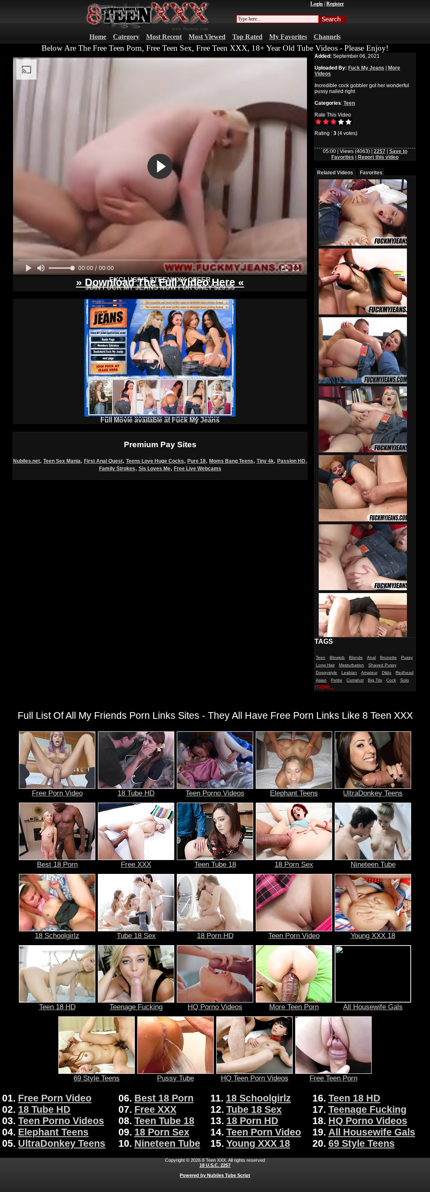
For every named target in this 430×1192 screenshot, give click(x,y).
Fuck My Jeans (366, 68)
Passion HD (291, 461)
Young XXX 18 (373, 935)
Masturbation (351, 665)
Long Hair (325, 665)
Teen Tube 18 (215, 864)
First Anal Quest (103, 461)
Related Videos (335, 173)
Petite (336, 680)
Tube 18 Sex (136, 935)
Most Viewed (207, 36)
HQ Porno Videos (215, 1007)
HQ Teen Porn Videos (254, 1078)
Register (335, 4)
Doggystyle (326, 672)
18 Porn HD (215, 935)
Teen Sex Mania (62, 461)
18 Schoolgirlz (57, 935)
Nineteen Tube (373, 864)
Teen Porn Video (294, 935)
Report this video (378, 157)
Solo (404, 680)
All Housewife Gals (373, 1007)
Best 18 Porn (57, 864)
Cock (391, 680)
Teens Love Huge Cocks (155, 461)
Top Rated (247, 36)
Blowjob (337, 657)
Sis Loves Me (154, 469)
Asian (321, 680)
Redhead (405, 672)
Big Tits (375, 680)
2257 (379, 151)
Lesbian (349, 672)
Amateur (369, 672)
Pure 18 (196, 461)
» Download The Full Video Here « (160, 282)
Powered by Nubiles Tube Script (215, 1175)
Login (316, 4)
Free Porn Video (57, 793)
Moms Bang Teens (231, 461)
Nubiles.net (26, 461)
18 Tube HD (136, 793)
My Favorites (288, 36)
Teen (349, 103)
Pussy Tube (175, 1078)
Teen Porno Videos (215, 793)
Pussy (407, 657)
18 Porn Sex (294, 864)
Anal (371, 657)
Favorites (371, 173)
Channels (327, 36)
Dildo (386, 672)
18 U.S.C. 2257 (215, 1165)
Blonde (356, 657)
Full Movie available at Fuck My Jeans (160, 420)
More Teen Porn (294, 1007)
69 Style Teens (96, 1078)
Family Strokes (117, 469)
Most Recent (164, 36)
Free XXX (136, 864)
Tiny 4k (265, 461)
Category (126, 36)
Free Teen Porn (333, 1078)
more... (325, 686)
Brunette (388, 657)
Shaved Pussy (382, 665)
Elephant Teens (294, 793)
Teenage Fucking (136, 1007)
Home (97, 36)
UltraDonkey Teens (373, 793)
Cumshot (355, 680)
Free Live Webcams (197, 469)
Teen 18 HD (57, 1007)
